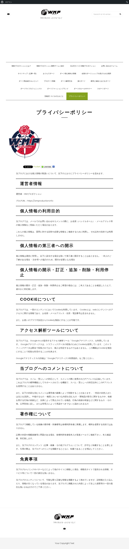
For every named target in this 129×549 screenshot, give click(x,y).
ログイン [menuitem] (8, 2)
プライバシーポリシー (77, 96)
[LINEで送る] (46, 166)
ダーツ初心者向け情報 (68, 73)
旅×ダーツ (81, 81)
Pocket (37, 166)
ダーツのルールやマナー (83, 88)
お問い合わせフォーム (109, 66)
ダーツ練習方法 (66, 81)
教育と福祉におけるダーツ (100, 81)
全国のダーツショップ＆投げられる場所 (96, 73)
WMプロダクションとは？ (21, 66)
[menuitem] (2, 2)
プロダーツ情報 (49, 81)
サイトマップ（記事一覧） (28, 73)
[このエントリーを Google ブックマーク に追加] (54, 166)
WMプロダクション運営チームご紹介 (50, 66)
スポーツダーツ (103, 88)
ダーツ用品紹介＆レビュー (28, 81)
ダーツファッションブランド (57, 88)
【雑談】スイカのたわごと (53, 96)
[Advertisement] (64, 43)
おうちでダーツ (48, 73)
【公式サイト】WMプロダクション (83, 66)
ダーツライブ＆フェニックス (31, 88)
